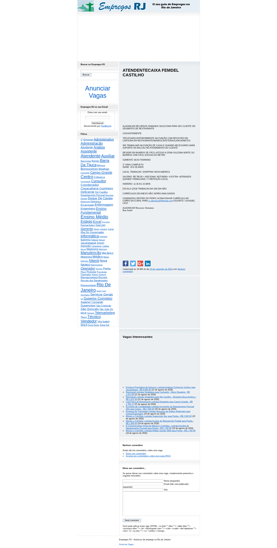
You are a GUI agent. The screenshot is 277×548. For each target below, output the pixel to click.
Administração (92, 143)
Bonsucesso (89, 169)
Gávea (96, 229)
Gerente (87, 229)
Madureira (92, 249)
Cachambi (85, 173)
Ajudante (87, 147)
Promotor (91, 271)
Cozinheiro (106, 188)
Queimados (86, 274)
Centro (87, 176)
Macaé (83, 249)
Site (165, 489)
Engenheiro (88, 208)
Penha (107, 268)
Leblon (105, 246)
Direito (84, 198)
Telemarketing (105, 312)
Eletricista (85, 202)
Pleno (83, 272)
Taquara (90, 313)
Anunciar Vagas (97, 92)
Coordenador (90, 185)
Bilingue (101, 165)
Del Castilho (101, 192)
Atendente (91, 155)
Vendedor (89, 321)
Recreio (102, 277)
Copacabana (90, 188)
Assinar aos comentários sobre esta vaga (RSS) (148, 456)
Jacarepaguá (88, 242)
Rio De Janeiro (96, 287)
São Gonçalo (90, 309)
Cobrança (99, 177)
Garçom (100, 225)
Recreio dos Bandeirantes (94, 280)
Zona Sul (104, 325)
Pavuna (99, 269)
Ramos (95, 275)
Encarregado (87, 205)
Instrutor (103, 236)
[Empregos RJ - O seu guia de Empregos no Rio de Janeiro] (135, 6)
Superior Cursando (92, 302)
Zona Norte (93, 325)
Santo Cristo (101, 291)
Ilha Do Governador (92, 232)
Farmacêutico (88, 225)
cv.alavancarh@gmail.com (160, 201)
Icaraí (111, 229)
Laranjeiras (97, 246)
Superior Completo (98, 298)
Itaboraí (94, 240)
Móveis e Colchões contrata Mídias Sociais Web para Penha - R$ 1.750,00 (160, 430)
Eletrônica (96, 201)
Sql (82, 299)
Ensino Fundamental (94, 210)
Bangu (95, 161)
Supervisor (88, 305)
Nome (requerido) (171, 481)
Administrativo (104, 139)
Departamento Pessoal (93, 195)
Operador (88, 268)
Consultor (98, 181)
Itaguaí (102, 240)
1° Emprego (87, 139)
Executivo (106, 222)
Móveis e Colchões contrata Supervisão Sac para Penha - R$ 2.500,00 (159, 416)
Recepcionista (89, 277)
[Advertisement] (138, 35)
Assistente (89, 151)
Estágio (86, 221)
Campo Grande (101, 172)
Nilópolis (84, 261)
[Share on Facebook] (125, 263)
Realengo (102, 275)
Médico (97, 256)
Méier (106, 257)
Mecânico (107, 253)
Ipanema (86, 239)
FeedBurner (106, 126)
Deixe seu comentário (136, 453)
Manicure (103, 249)
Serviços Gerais (101, 294)
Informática (90, 236)
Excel (97, 221)
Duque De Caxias (100, 198)
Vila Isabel (103, 321)
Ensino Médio (94, 216)
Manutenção (91, 253)
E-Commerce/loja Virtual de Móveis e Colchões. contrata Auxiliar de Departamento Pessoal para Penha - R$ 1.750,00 (157, 427)
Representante (88, 285)
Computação (86, 182)
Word (84, 324)
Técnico (94, 317)
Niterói (94, 261)
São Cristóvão (103, 305)
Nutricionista (96, 265)
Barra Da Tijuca (95, 162)
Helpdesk (103, 229)
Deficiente (87, 192)
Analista (99, 147)
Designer (109, 195)
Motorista (86, 256)
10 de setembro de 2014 (161, 269)
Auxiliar (108, 156)
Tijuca (84, 317)
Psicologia (102, 272)
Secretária (85, 295)
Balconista (86, 161)
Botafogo (104, 169)
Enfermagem (104, 204)
